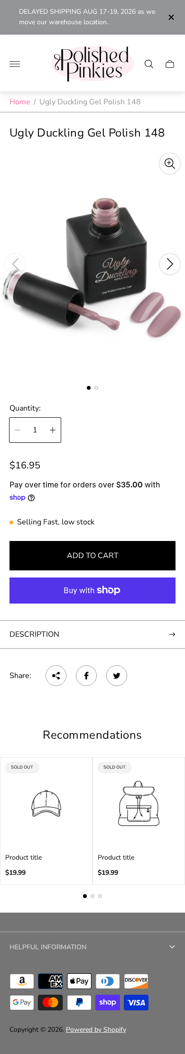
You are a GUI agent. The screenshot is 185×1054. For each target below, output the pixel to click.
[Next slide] (169, 264)
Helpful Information (47, 947)
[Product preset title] (46, 803)
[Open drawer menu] (14, 64)
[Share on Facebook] (86, 675)
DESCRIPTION (34, 634)
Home (19, 102)
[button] (89, 388)
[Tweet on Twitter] (116, 675)
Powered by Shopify (96, 1029)
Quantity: (25, 408)
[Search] (149, 64)
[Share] (56, 675)
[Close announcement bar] (170, 17)
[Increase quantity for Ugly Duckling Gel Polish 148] (53, 430)
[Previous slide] (15, 264)
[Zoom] (169, 163)
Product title (23, 858)
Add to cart (93, 555)
